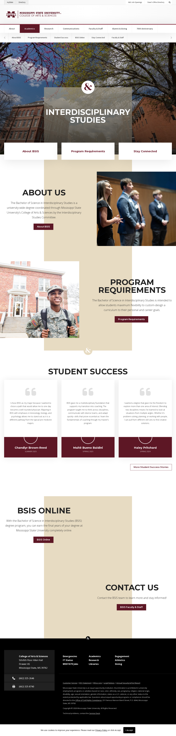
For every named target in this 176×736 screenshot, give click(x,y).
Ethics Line (97, 683)
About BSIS (16, 37)
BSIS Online (80, 37)
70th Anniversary (145, 28)
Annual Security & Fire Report (128, 683)
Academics (32, 28)
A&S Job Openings (135, 2)
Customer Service (70, 683)
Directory (23, 2)
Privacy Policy (101, 730)
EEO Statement (85, 683)
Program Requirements (37, 37)
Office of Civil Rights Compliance (88, 700)
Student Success (61, 37)
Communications (71, 28)
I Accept (129, 730)
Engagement (122, 656)
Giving (118, 664)
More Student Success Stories (151, 467)
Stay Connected (98, 37)
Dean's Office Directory (156, 2)
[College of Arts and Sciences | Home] (33, 14)
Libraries (94, 664)
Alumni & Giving (119, 28)
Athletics (120, 660)
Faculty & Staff (96, 28)
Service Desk (94, 713)
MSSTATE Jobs (70, 664)
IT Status (68, 660)
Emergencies (70, 656)
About (12, 28)
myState (11, 2)
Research (48, 28)
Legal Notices (109, 683)
